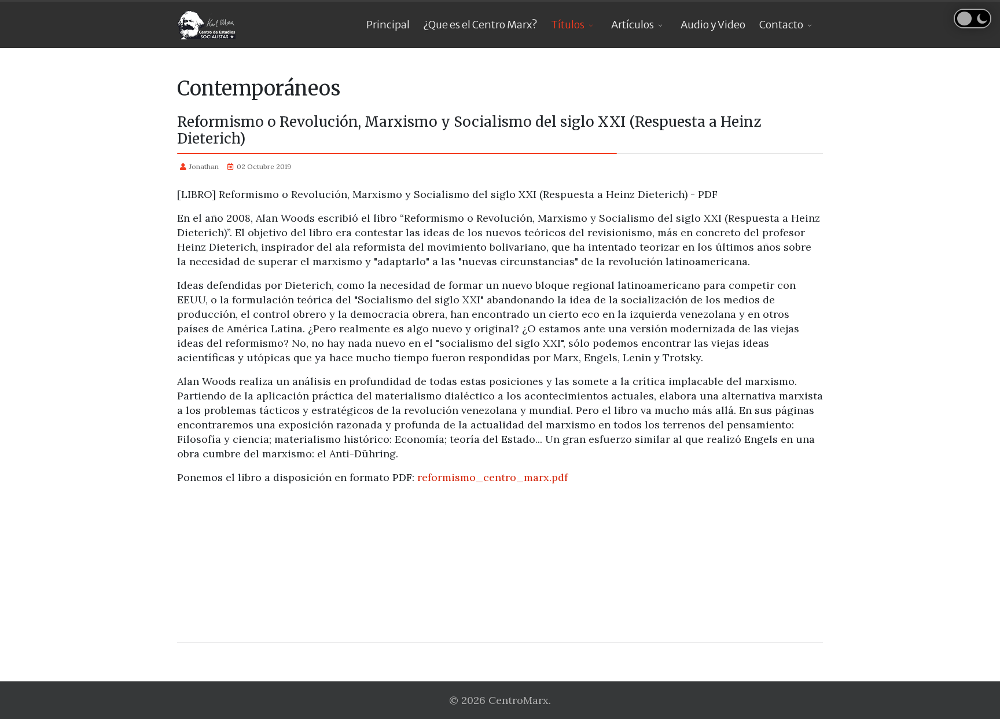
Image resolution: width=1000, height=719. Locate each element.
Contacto (781, 24)
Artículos (632, 24)
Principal (388, 24)
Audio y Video (713, 24)
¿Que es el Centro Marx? (480, 24)
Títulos (567, 24)
